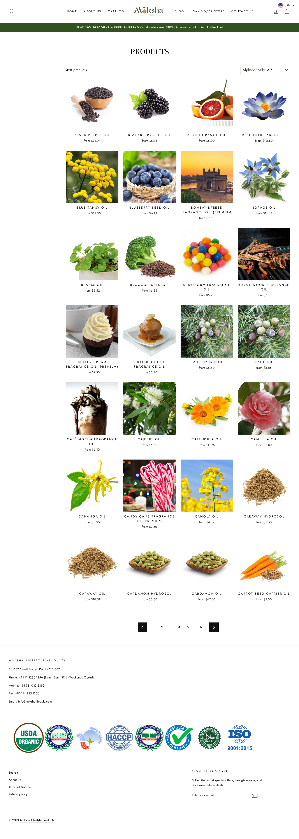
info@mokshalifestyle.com (35, 701)
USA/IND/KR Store (208, 11)
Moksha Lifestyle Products (37, 820)
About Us (92, 11)
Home (72, 11)
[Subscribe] (255, 795)
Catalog (116, 11)
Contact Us (242, 11)
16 (201, 627)
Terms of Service (20, 787)
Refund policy (18, 794)
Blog (179, 11)
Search (13, 772)
